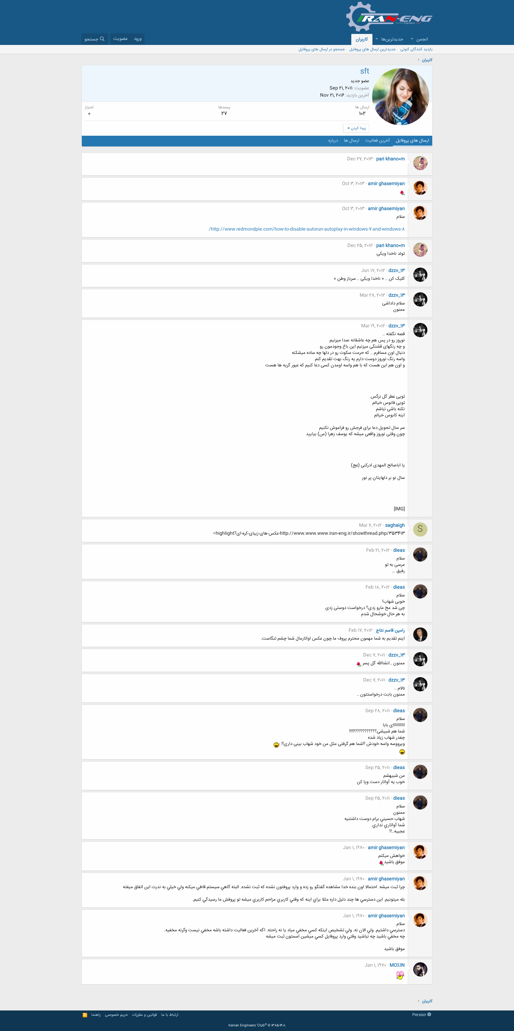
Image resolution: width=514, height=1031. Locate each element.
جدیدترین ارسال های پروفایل (373, 49)
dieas (399, 550)
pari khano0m (390, 159)
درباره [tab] (333, 140)
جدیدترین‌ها (392, 39)
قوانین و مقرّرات (144, 1015)
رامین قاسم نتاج (390, 630)
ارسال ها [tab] (351, 140)
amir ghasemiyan (386, 184)
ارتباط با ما (169, 1015)
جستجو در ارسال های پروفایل (322, 49)
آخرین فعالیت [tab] (377, 140)
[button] (412, 39)
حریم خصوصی (116, 1015)
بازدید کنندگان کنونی (416, 49)
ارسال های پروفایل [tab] (412, 140)
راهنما (96, 1015)
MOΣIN (397, 965)
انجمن (422, 39)
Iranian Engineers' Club (257, 1025)
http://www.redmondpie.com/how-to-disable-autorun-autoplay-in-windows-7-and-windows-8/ (307, 229)
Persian (419, 1015)
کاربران (362, 39)
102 (362, 114)
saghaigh (395, 525)
